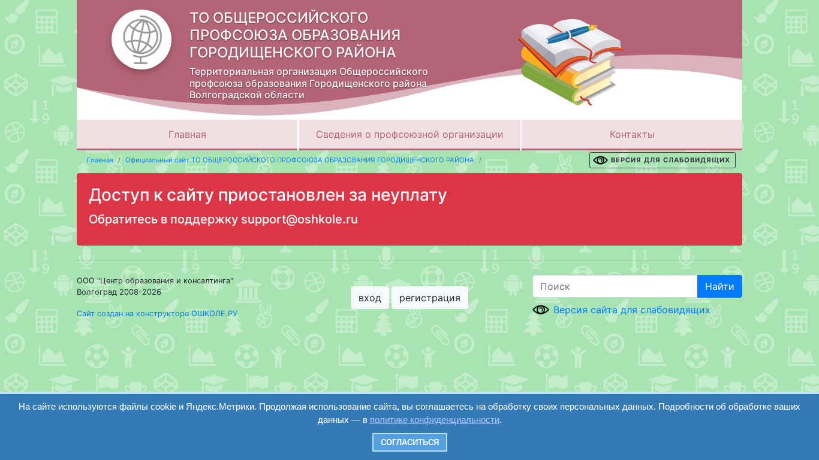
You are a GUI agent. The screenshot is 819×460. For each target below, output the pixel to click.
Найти (719, 286)
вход (370, 298)
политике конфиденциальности (434, 419)
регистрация (429, 298)
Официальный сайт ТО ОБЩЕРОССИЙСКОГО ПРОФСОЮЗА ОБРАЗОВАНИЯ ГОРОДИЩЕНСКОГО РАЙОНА (299, 160)
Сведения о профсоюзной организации (410, 134)
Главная (187, 134)
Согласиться (410, 442)
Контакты (632, 134)
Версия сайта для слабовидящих (631, 310)
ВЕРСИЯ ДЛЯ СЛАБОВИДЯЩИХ (670, 160)
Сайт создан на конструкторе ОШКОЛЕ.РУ (157, 313)
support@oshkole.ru (299, 219)
